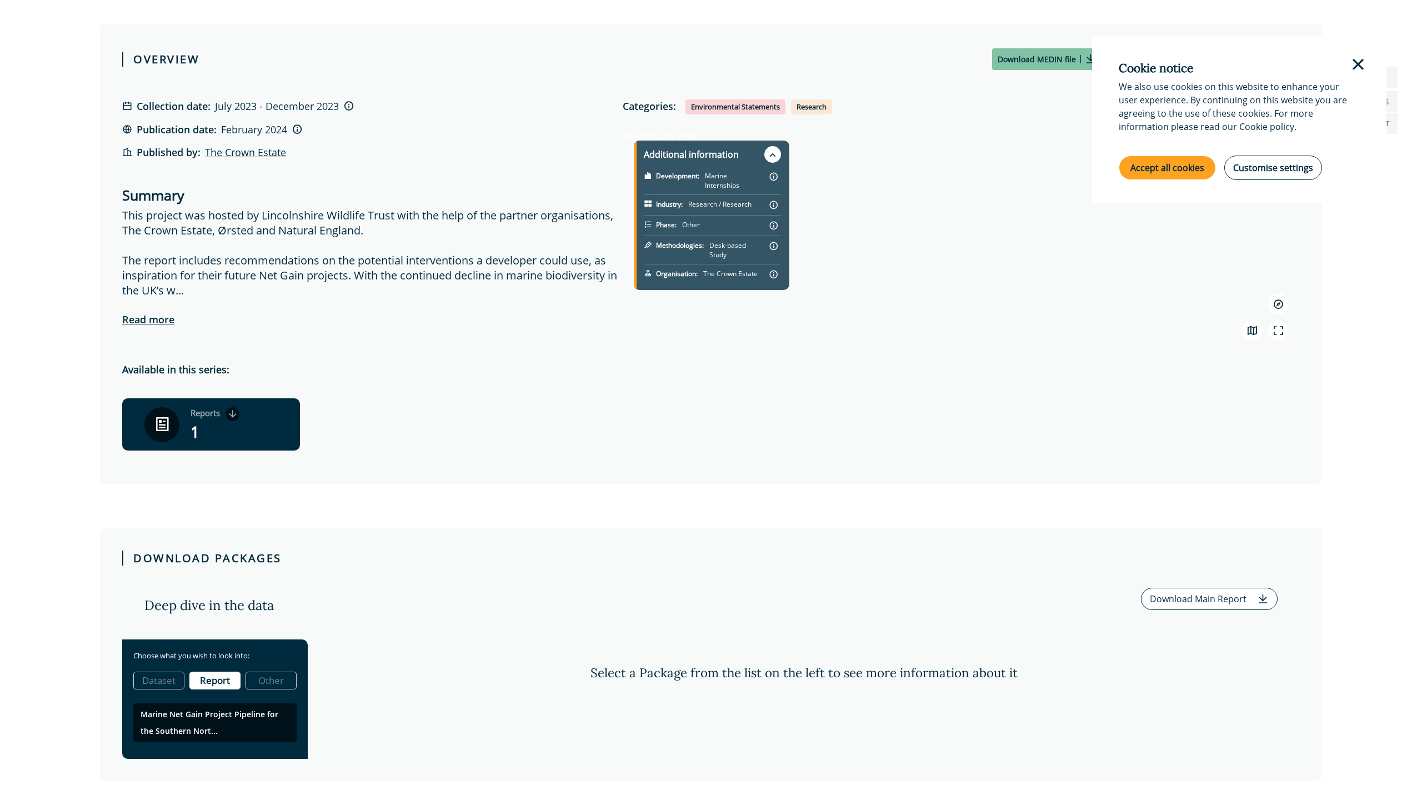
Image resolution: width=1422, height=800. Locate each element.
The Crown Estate (245, 152)
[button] (1209, 599)
